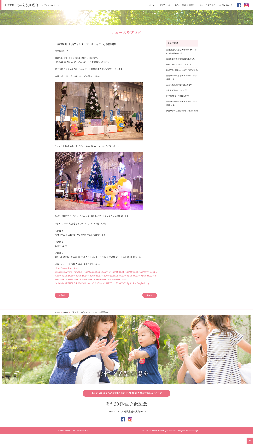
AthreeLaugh (193, 431)
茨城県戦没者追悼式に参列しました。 (180, 59)
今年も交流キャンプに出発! (177, 90)
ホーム (152, 5)
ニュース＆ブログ (207, 5)
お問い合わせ (226, 5)
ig (246, 5)
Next (150, 295)
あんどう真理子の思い (185, 5)
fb (239, 5)
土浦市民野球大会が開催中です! (179, 85)
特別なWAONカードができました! (179, 64)
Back (62, 295)
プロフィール (165, 5)
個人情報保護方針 (80, 431)
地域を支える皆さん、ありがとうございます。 (182, 70)
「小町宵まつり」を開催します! (177, 96)
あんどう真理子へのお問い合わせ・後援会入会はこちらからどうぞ (126, 393)
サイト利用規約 (64, 431)
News (65, 312)
